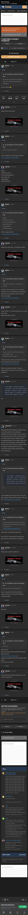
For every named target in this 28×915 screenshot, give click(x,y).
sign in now (10, 709)
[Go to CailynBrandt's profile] (2, 426)
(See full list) (22, 854)
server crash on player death (13, 840)
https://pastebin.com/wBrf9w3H (10, 157)
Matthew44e (8, 796)
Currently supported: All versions (12, 34)
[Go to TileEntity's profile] (2, 107)
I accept (24, 906)
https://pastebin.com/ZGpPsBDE (10, 298)
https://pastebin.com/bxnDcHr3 (10, 656)
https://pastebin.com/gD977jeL (12, 499)
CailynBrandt (8, 426)
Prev (5, 61)
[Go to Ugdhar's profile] (3, 806)
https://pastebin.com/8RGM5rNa (10, 234)
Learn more (3, 2)
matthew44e (9, 802)
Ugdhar (8, 814)
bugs (6, 806)
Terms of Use (7, 908)
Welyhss (6, 48)
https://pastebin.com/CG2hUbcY (10, 364)
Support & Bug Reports (19, 48)
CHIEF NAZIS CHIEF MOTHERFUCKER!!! (10, 773)
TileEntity (20, 74)
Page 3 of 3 (13, 61)
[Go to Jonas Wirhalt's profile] (3, 773)
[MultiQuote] (2, 91)
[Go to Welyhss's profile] (2, 48)
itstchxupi (9, 836)
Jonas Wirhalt (10, 792)
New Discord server (9, 738)
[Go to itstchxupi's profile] (3, 819)
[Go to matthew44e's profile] (3, 797)
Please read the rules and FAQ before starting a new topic (10, 29)
